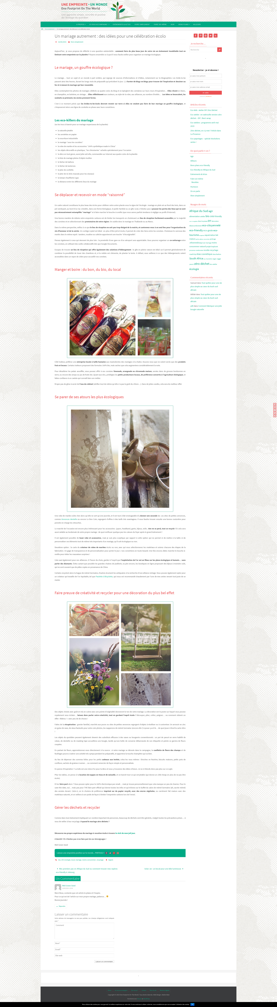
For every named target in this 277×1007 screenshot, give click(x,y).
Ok (192, 1004)
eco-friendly (196, 230)
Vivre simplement (50, 29)
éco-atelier (213, 264)
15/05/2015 (62, 42)
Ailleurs (193, 161)
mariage (78, 860)
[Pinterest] (274, 407)
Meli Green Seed (68, 885)
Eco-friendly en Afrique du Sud (202, 170)
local (73, 860)
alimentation (194, 216)
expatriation (210, 235)
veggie (219, 259)
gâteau (201, 239)
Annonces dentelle (69, 519)
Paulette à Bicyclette (104, 576)
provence (192, 250)
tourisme (209, 259)
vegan (214, 259)
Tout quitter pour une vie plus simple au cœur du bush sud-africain (206, 286)
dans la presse (202, 221)
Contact (144, 990)
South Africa (196, 258)
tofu (205, 259)
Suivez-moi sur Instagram (206, 62)
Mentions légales (164, 990)
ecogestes (201, 235)
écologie (67, 860)
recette (206, 250)
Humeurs (194, 186)
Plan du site (153, 990)
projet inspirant (212, 246)
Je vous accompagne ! (121, 990)
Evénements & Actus (198, 174)
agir (211, 211)
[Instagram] (274, 410)
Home (109, 990)
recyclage (100, 860)
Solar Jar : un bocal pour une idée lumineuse (163, 868)
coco (190, 221)
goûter (197, 239)
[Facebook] (274, 404)
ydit (191, 306)
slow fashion (217, 254)
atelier (202, 216)
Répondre (62, 906)
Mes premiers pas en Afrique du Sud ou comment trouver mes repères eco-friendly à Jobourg (87, 870)
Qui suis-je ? (134, 990)
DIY (62, 860)
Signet (110, 860)
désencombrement (195, 226)
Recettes (195, 182)
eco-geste (208, 230)
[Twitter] (274, 413)
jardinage (213, 239)
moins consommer (89, 860)
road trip (192, 254)
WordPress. (146, 999)
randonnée (199, 250)
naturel (203, 246)
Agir (192, 156)
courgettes (195, 221)
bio (59, 860)
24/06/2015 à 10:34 (67, 888)
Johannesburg (195, 242)
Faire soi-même (196, 178)
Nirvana (139, 999)
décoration (215, 221)
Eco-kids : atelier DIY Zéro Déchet (203, 110)
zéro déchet (201, 264)
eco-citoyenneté (211, 225)
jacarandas (206, 239)
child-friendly (216, 216)
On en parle (195, 191)
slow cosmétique (204, 254)
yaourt (191, 264)
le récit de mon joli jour (125, 833)
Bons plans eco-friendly (200, 165)
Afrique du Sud (198, 211)
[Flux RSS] (274, 415)
